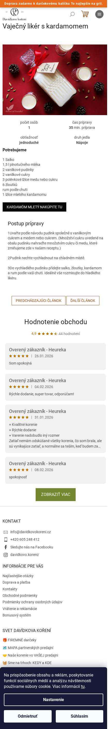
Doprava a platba (16, 582)
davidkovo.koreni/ (24, 555)
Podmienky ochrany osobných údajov (32, 602)
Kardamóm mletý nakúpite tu (34, 207)
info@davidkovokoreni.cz (30, 532)
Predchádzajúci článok (38, 301)
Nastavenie (53, 699)
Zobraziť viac (55, 494)
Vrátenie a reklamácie (20, 609)
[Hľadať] (72, 14)
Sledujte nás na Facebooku (31, 547)
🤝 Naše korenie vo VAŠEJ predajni (30, 655)
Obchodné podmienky (20, 595)
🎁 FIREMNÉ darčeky (19, 640)
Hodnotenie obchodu (55, 322)
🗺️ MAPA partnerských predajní (28, 648)
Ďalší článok (82, 301)
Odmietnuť (27, 716)
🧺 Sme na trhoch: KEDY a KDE (27, 663)
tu (83, 686)
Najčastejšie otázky (18, 576)
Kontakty (10, 589)
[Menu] (99, 14)
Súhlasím (79, 716)
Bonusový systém (17, 615)
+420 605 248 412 (24, 539)
